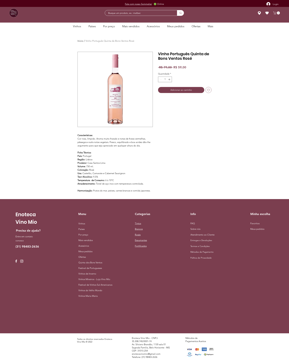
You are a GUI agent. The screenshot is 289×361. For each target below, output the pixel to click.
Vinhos (81, 223)
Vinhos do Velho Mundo (89, 290)
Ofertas (82, 257)
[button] (277, 12)
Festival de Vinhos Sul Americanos (89, 284)
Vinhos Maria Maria (88, 295)
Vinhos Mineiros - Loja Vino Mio (89, 279)
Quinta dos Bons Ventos (89, 262)
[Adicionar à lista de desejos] (208, 90)
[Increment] (169, 79)
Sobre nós (195, 229)
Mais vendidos (85, 240)
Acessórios (83, 245)
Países (81, 229)
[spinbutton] (165, 79)
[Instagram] (22, 261)
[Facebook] (16, 261)
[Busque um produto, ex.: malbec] (180, 13)
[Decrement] (160, 79)
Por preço (83, 234)
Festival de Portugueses (89, 268)
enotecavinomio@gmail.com (146, 353)
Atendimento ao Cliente (202, 234)
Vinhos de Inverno (87, 273)
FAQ (192, 223)
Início (80, 40)
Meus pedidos (85, 251)
